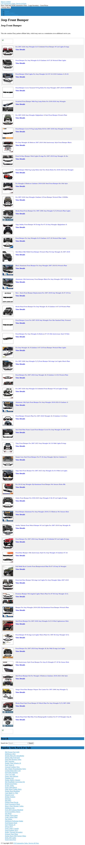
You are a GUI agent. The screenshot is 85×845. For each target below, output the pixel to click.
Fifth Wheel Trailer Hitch (13, 789)
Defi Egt (8, 799)
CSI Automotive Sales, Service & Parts (13, 3)
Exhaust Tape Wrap (11, 834)
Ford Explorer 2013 (11, 830)
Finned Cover (9, 795)
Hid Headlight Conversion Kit (15, 782)
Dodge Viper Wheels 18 (13, 763)
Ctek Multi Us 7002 (11, 793)
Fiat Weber (8, 819)
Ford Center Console (12, 828)
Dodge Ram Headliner (12, 791)
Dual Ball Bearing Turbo (13, 759)
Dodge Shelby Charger (12, 780)
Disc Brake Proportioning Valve (15, 769)
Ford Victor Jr (9, 765)
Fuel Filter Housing (11, 772)
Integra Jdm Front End (12, 757)
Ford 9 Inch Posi (10, 840)
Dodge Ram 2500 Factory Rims (15, 836)
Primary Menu (6, 7)
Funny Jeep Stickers (11, 776)
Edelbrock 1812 (10, 754)
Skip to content (6, 2)
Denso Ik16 (9, 826)
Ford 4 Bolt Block (11, 787)
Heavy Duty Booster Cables (14, 806)
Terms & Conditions (11, 15)
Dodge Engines (10, 797)
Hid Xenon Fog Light (12, 752)
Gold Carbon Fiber (11, 817)
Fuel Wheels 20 (10, 825)
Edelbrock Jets (10, 808)
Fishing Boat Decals (11, 802)
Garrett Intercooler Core (13, 771)
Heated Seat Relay (11, 784)
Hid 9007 (8, 800)
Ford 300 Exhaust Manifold (14, 810)
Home (7, 11)
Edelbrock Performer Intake (14, 821)
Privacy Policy (10, 13)
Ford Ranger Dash (11, 823)
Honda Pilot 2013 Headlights (14, 756)
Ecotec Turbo (9, 785)
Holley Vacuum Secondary (14, 832)
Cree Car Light (10, 774)
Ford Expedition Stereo (12, 812)
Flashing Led (9, 778)
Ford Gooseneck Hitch (12, 804)
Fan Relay (8, 813)
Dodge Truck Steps (11, 815)
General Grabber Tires (12, 767)
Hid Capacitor (9, 761)
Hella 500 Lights (10, 838)
